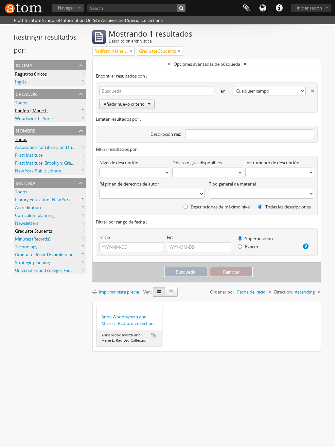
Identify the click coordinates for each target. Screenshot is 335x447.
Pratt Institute (29, 155)
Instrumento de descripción (272, 163)
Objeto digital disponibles (197, 163)
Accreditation (28, 207)
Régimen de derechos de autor (129, 184)
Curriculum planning (35, 215)
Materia (25, 182)
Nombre (26, 130)
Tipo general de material (232, 184)
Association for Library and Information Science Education (71, 147)
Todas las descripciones (287, 207)
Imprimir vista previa (118, 292)
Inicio (104, 237)
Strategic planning (32, 262)
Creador (26, 93)
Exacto (251, 247)
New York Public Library (38, 171)
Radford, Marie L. (31, 111)
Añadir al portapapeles (153, 335)
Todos (21, 103)
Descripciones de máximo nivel (220, 207)
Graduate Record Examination (44, 255)
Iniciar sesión (309, 8)
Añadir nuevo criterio (124, 104)
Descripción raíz (165, 134)
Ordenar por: (222, 292)
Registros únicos (31, 74)
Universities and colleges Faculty (46, 270)
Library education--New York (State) (49, 200)
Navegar (66, 8)
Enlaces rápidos (279, 8)
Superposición (258, 238)
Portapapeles (246, 8)
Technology (26, 247)
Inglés (20, 82)
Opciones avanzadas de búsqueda (207, 64)
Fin (170, 237)
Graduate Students (33, 231)
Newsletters (26, 223)
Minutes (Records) (32, 239)
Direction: (283, 292)
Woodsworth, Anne (34, 118)
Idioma (263, 8)
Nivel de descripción (118, 163)
